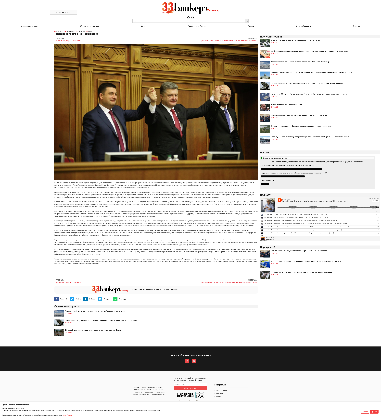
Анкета (264, 152)
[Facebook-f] (187, 361)
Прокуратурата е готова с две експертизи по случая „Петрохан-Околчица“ (301, 272)
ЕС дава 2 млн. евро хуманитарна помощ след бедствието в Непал (93, 330)
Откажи (365, 412)
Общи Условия (67, 415)
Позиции (356, 26)
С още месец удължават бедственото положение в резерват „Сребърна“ (301, 126)
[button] (61, 299)
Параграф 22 (268, 247)
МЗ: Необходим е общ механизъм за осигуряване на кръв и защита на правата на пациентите (309, 51)
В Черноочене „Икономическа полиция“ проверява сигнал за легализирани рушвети (306, 261)
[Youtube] (192, 17)
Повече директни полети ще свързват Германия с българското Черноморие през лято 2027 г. (310, 137)
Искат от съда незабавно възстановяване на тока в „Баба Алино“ (298, 40)
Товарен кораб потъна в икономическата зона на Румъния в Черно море (95, 311)
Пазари (251, 26)
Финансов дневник (29, 26)
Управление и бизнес (197, 26)
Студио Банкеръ (303, 26)
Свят (143, 26)
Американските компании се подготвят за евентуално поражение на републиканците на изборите (311, 73)
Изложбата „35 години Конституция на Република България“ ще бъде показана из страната (309, 94)
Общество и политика (89, 26)
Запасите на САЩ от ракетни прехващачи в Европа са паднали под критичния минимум (101, 320)
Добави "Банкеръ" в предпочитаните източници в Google (154, 289)
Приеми (374, 412)
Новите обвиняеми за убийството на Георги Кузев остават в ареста (299, 115)
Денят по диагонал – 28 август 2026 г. (287, 105)
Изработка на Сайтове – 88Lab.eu (190, 401)
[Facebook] (188, 17)
